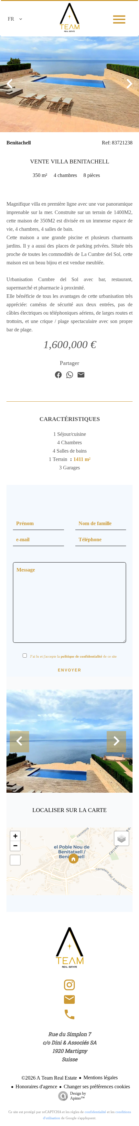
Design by (78, 1096)
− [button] (15, 846)
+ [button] (15, 836)
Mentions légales (100, 1077)
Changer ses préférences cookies (97, 1086)
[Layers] (121, 838)
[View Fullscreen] (15, 860)
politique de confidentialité (81, 656)
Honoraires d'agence (36, 1086)
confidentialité (95, 1112)
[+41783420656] (69, 1017)
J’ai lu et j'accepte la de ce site (73, 656)
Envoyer (69, 670)
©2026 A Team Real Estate (49, 1078)
